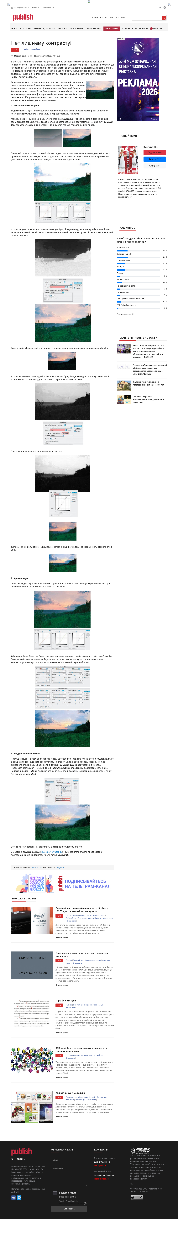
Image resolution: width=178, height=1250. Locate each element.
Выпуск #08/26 (151, 147)
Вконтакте (36, 867)
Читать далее (62, 937)
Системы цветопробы (104, 918)
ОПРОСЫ (143, 28)
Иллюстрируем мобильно (70, 1092)
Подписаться (155, 152)
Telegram (60, 867)
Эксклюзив (71, 921)
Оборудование (72, 916)
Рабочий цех (35, 49)
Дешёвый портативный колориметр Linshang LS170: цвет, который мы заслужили (81, 910)
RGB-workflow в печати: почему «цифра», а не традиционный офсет (81, 1049)
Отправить (69, 1209)
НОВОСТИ (16, 28)
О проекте (18, 1158)
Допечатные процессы (95, 916)
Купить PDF (155, 159)
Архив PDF (154, 165)
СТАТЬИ (27, 28)
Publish (26, 49)
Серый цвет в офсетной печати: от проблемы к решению (81, 954)
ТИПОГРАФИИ (112, 28)
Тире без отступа (65, 1000)
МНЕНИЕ (37, 28)
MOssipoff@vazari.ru (51, 852)
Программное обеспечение (77, 1097)
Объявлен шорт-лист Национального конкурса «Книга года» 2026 (148, 400)
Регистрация (48, 8)
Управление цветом (86, 918)
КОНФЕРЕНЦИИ (129, 28)
